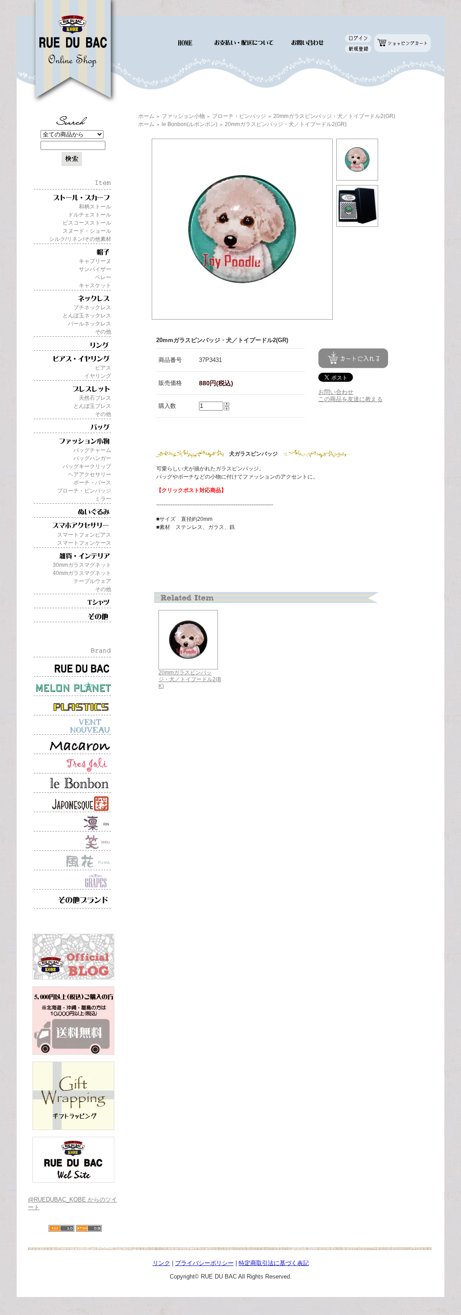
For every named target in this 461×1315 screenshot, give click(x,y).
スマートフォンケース (84, 543)
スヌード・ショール (87, 231)
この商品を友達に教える (350, 399)
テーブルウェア (92, 581)
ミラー (103, 499)
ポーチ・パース (92, 482)
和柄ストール (95, 206)
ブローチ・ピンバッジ (84, 491)
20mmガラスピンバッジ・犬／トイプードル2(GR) (334, 116)
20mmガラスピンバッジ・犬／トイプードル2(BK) (189, 679)
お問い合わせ (335, 392)
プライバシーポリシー (204, 1263)
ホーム (146, 116)
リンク (161, 1263)
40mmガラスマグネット (82, 573)
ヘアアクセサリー (89, 474)
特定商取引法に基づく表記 (274, 1263)
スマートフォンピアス (84, 535)
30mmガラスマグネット (82, 565)
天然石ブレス (95, 398)
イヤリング (97, 376)
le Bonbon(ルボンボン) (189, 124)
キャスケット (95, 285)
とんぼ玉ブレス (92, 406)
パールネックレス (89, 324)
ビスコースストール (87, 223)
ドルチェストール (89, 215)
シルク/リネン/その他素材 (80, 239)
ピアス (103, 368)
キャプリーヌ (95, 261)
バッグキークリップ (87, 466)
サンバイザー (95, 269)
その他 (103, 332)
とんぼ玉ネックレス (87, 315)
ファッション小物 (183, 116)
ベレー (103, 277)
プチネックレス (92, 307)
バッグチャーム (92, 450)
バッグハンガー (92, 458)
